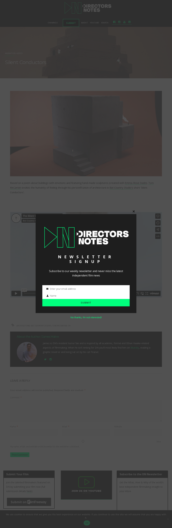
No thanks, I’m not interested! (85, 317)
